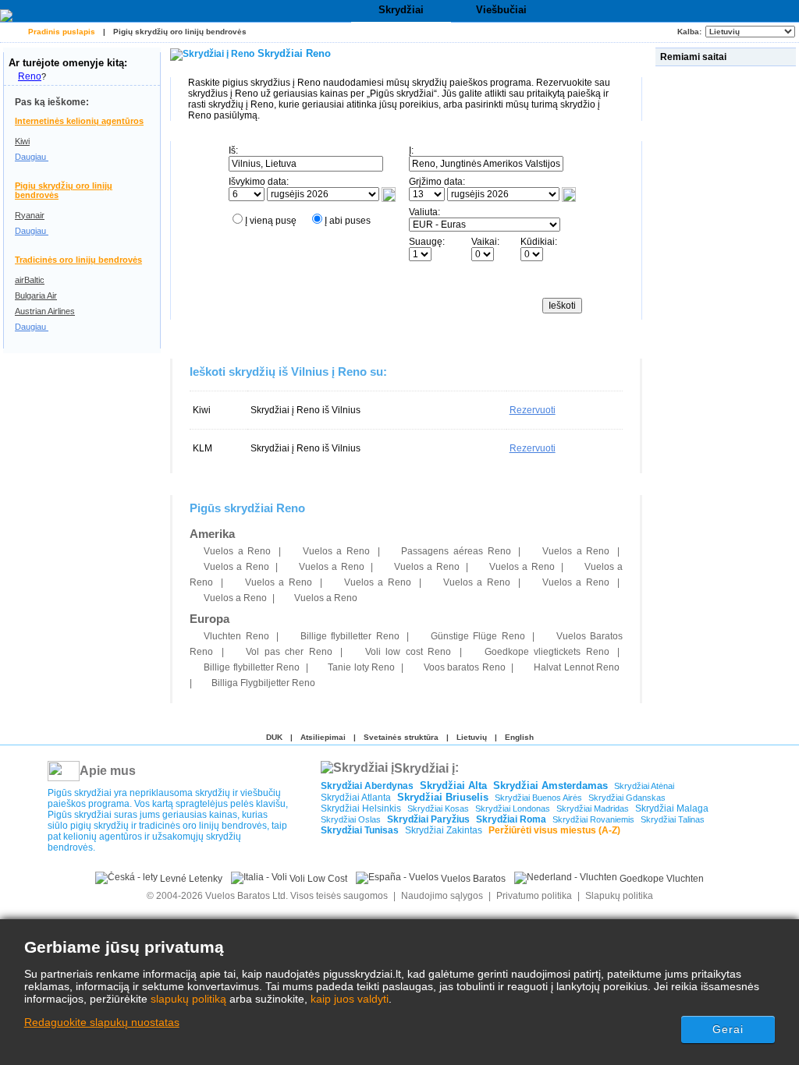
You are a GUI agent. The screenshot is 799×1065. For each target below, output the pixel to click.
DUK (274, 737)
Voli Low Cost (317, 878)
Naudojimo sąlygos (442, 895)
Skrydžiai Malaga (671, 808)
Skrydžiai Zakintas (443, 830)
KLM (202, 448)
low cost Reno (408, 651)
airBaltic (29, 280)
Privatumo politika (534, 895)
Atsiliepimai (323, 737)
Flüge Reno (478, 636)
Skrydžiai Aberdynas (367, 785)
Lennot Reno (577, 667)
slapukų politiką (188, 998)
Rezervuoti (533, 410)
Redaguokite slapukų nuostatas (101, 1022)
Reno (29, 76)
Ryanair (29, 215)
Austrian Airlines (45, 311)
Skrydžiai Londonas (512, 808)
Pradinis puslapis (61, 31)
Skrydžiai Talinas (673, 819)
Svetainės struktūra (401, 737)
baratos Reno (465, 667)
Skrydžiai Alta (453, 785)
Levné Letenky (190, 878)
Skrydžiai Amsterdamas (550, 785)
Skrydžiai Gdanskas (627, 797)
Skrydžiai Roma (511, 819)
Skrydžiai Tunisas (360, 830)
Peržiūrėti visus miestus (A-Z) (554, 830)
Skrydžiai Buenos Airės (538, 797)
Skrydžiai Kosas (438, 808)
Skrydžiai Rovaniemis (593, 819)
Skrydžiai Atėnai (644, 786)
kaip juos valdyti (350, 998)
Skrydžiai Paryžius (428, 819)
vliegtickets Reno (547, 651)
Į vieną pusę (271, 220)
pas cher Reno (289, 651)
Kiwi (22, 141)
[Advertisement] (727, 303)
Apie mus (108, 770)
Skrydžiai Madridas (592, 808)
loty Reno (361, 667)
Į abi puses (348, 220)
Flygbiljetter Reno (263, 683)
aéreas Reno (455, 551)
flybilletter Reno (350, 636)
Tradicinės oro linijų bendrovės (78, 259)
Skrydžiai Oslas (351, 819)
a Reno (237, 551)
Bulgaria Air (36, 295)
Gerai (728, 1029)
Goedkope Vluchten (660, 878)
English (519, 737)
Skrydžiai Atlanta (356, 797)
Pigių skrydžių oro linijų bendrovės (180, 31)
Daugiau (31, 156)
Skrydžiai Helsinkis (361, 808)
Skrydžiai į (424, 767)
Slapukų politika (619, 895)
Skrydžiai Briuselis (442, 797)
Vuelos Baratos (472, 878)
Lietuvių (471, 737)
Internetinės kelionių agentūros (79, 121)
